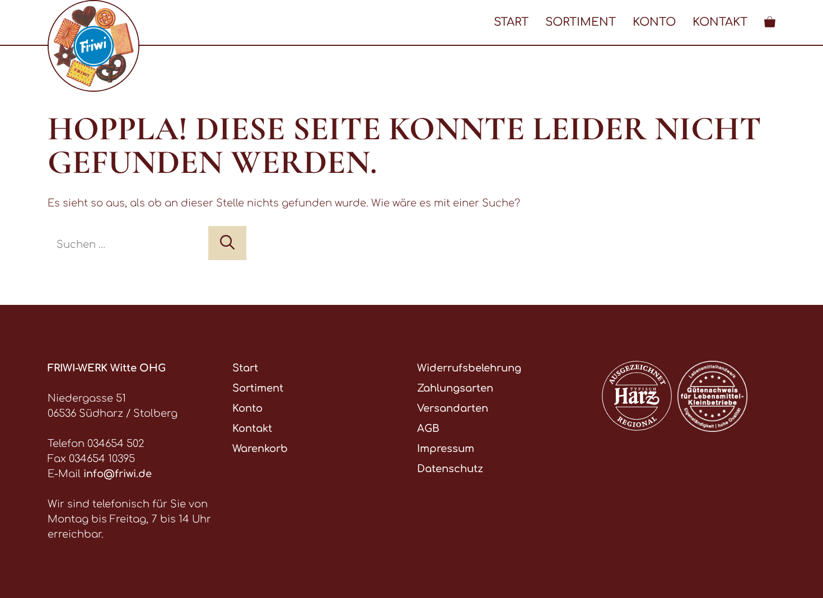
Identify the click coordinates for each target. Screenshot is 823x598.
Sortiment (580, 22)
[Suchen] (227, 243)
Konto (654, 22)
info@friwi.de (117, 473)
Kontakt (720, 22)
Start (511, 22)
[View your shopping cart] (769, 22)
